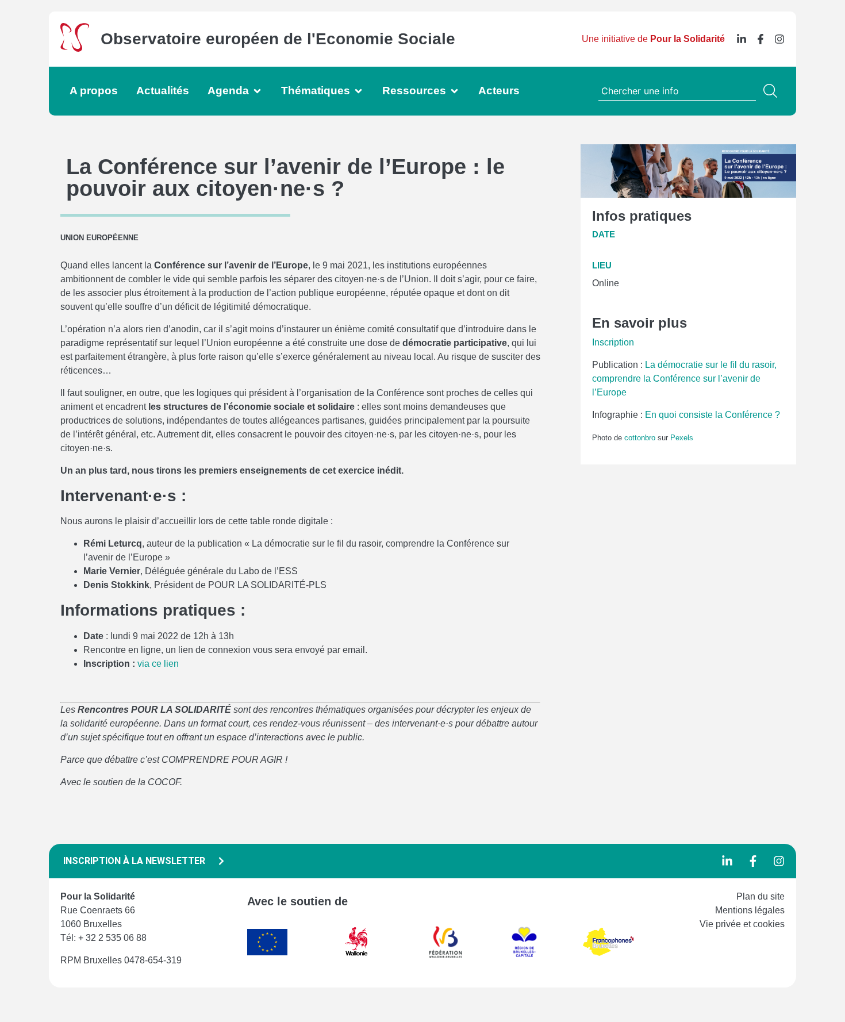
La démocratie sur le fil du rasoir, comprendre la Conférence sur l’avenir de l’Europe (684, 378)
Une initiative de (653, 39)
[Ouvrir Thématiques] (358, 91)
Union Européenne (99, 237)
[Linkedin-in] (741, 39)
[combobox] (677, 91)
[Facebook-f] (760, 39)
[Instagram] (779, 39)
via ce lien (158, 663)
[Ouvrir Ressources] (454, 91)
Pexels (681, 437)
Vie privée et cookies (742, 924)
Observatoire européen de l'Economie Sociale (278, 39)
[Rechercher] (772, 91)
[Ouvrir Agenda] (257, 91)
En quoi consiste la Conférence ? (712, 415)
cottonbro (639, 437)
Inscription (613, 342)
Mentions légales (750, 910)
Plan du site (760, 896)
